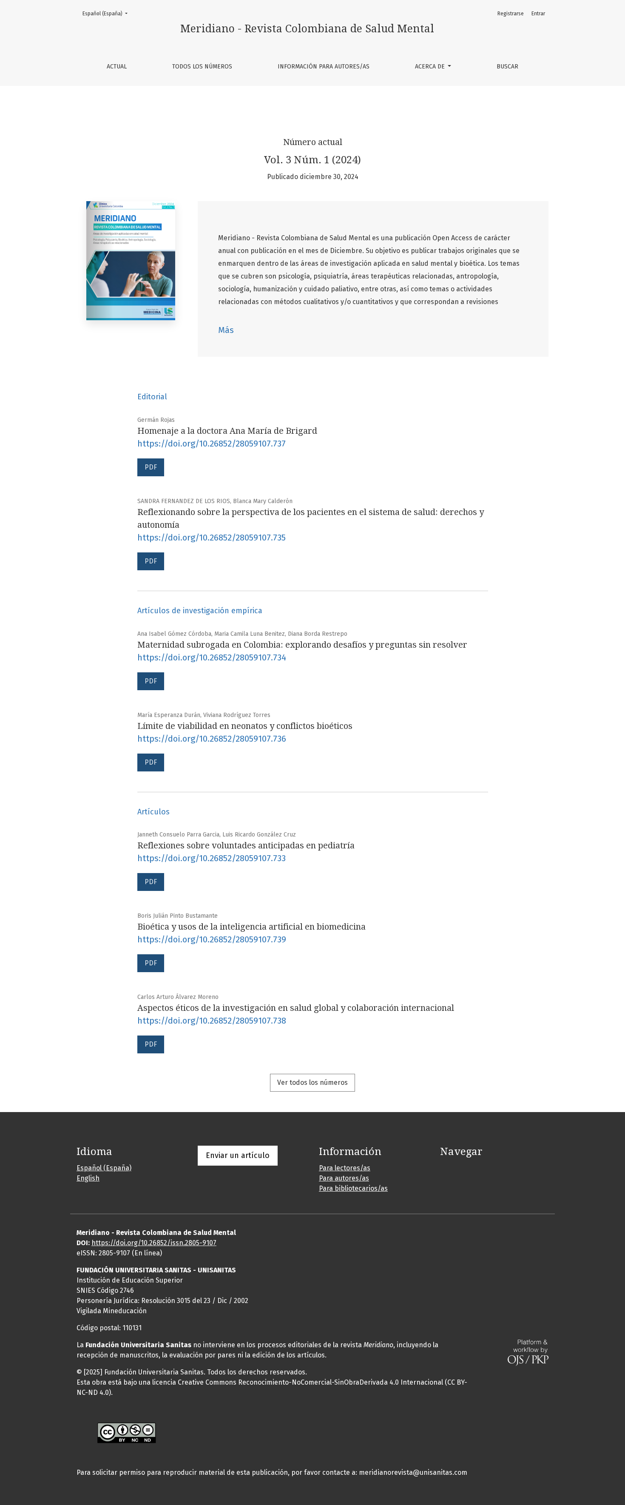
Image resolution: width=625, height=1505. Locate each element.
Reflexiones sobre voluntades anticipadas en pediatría (246, 845)
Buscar (507, 66)
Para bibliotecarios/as (353, 1188)
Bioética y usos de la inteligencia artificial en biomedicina (251, 927)
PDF (151, 467)
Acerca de (430, 66)
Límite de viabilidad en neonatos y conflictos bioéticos (244, 726)
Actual (117, 66)
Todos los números (202, 66)
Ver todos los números (312, 1082)
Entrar (538, 14)
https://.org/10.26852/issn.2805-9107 (153, 1243)
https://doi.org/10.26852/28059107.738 (211, 1021)
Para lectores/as (344, 1168)
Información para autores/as (323, 66)
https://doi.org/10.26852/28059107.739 (211, 939)
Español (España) (107, 13)
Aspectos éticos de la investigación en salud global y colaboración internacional (295, 1008)
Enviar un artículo (238, 1155)
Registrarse (510, 14)
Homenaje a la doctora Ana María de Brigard (227, 431)
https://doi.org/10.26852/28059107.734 (211, 657)
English (88, 1178)
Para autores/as (344, 1178)
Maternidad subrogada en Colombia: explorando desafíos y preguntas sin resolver (302, 645)
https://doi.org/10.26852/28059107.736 (211, 739)
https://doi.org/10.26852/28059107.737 (211, 443)
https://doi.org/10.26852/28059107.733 (211, 858)
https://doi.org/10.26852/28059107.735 (211, 537)
